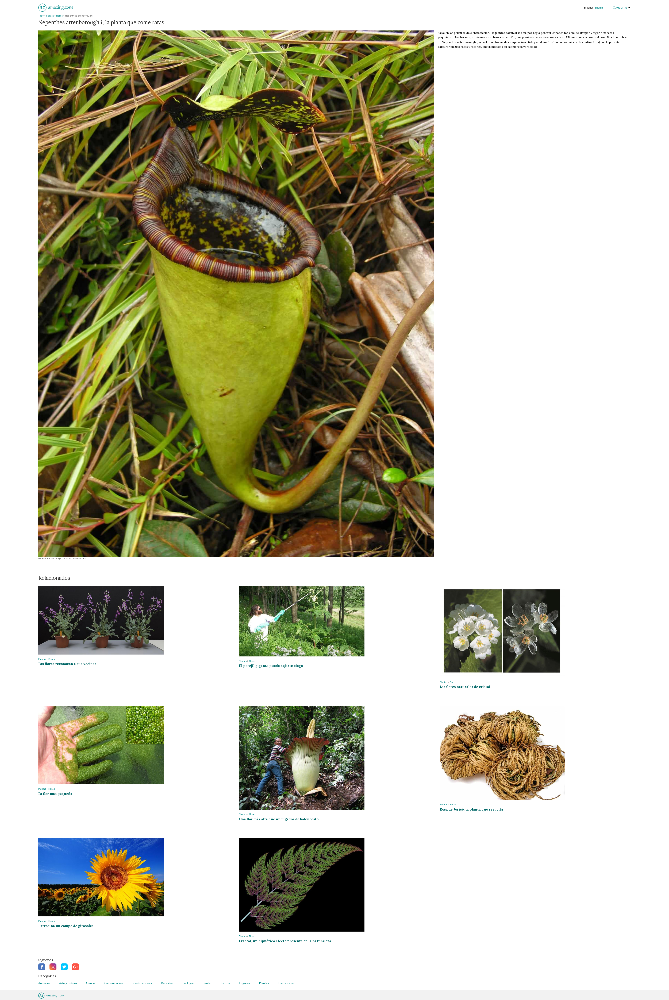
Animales (44, 983)
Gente (206, 983)
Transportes (286, 983)
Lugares (244, 983)
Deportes (167, 983)
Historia (225, 983)
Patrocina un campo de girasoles (66, 926)
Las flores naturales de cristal (465, 686)
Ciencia (90, 983)
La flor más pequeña (55, 793)
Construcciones (142, 983)
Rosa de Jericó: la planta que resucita (471, 809)
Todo (41, 15)
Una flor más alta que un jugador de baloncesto (278, 819)
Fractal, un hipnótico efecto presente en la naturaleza (285, 941)
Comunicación (113, 983)
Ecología (188, 983)
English (599, 7)
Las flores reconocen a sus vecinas (67, 664)
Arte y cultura (68, 983)
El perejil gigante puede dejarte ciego (271, 665)
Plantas (50, 15)
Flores (59, 15)
